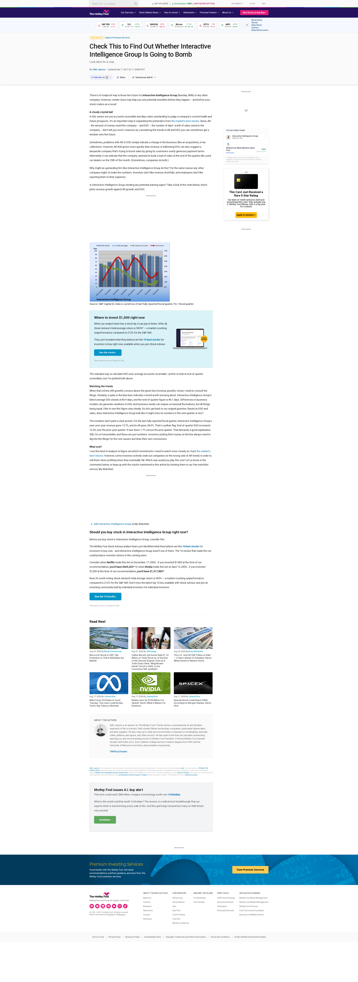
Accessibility (237, 4)
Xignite (111, 915)
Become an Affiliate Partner (251, 915)
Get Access (230, 153)
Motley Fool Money (181, 923)
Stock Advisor (179, 902)
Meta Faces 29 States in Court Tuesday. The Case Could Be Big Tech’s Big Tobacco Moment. (106, 703)
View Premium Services (250, 869)
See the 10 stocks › (105, 596)
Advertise (147, 919)
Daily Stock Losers (259, 30)
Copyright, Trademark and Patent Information (186, 937)
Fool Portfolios (179, 915)
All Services (178, 898)
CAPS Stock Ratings (226, 898)
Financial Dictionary (225, 910)
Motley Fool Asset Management (253, 898)
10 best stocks (151, 339)
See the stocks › (107, 352)
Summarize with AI (144, 77)
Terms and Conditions (220, 937)
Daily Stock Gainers (256, 26)
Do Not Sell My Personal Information (250, 937)
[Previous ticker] (92, 25)
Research (147, 906)
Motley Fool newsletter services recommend (111, 773)
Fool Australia (200, 898)
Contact (146, 915)
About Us (147, 898)
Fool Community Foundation (251, 910)
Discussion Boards (225, 902)
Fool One (176, 919)
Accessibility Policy (152, 937)
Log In (252, 4)
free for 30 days (183, 773)
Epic (174, 906)
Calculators (222, 906)
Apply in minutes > (246, 215)
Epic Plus (176, 910)
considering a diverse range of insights (132, 775)
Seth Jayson (99, 69)
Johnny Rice (110, 696)
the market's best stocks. (185, 121)
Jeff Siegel (151, 651)
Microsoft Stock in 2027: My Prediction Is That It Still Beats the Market (107, 658)
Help (264, 4)
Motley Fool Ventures (248, 906)
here (182, 768)
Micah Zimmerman (113, 651)
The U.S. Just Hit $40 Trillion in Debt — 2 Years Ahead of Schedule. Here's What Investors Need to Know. (193, 658)
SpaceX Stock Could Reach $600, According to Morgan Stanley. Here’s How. (192, 703)
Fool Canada (199, 902)
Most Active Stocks (256, 21)
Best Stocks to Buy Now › (254, 12)
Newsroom (148, 910)
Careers (146, 902)
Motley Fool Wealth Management (253, 902)
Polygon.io (121, 915)
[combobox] (114, 3)
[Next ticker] (247, 25)
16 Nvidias (174, 794)
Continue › (105, 819)
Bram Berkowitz (196, 651)
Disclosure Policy (132, 937)
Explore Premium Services (117, 38)
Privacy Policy (115, 937)
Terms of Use (98, 937)
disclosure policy (191, 775)
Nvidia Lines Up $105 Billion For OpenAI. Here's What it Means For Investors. (149, 703)
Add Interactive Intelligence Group (112, 523)
